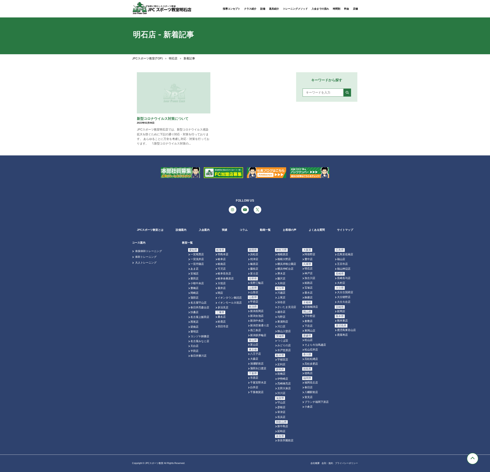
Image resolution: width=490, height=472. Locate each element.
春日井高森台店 (199, 307)
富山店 (254, 344)
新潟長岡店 (257, 311)
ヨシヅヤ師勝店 (199, 336)
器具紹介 (274, 8)
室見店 (309, 397)
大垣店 (222, 283)
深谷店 (281, 302)
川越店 (281, 292)
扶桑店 (194, 312)
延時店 (281, 431)
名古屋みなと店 (199, 341)
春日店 (309, 387)
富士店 (254, 273)
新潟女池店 (257, 315)
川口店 (281, 326)
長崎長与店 (343, 278)
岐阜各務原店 (226, 278)
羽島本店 (223, 254)
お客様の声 (289, 229)
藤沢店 (281, 278)
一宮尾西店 (197, 254)
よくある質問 (317, 229)
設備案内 (181, 229)
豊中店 (309, 259)
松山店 (309, 339)
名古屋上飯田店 (199, 316)
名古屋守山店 (198, 302)
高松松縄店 (311, 358)
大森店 (254, 358)
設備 (262, 8)
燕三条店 (255, 330)
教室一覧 (187, 242)
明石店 (309, 268)
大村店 (341, 282)
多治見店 (223, 307)
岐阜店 (222, 259)
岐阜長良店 (224, 273)
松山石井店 (311, 349)
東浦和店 (282, 321)
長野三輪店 (257, 282)
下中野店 (310, 316)
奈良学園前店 (285, 440)
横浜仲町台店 (285, 268)
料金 (346, 8)
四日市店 (223, 326)
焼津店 (254, 259)
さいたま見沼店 (286, 307)
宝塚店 (309, 287)
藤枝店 (254, 268)
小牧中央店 (197, 283)
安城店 (194, 273)
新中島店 (282, 426)
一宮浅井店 (197, 259)
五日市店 (342, 263)
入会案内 (204, 229)
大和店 (281, 283)
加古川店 (310, 278)
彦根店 (281, 407)
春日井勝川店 (198, 355)
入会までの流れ (320, 8)
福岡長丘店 (311, 382)
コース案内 (138, 242)
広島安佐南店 (345, 254)
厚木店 (281, 273)
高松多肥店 (311, 363)
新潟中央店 (257, 320)
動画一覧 (265, 229)
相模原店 (282, 254)
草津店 (281, 412)
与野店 (281, 316)
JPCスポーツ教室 (154, 463)
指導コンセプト (231, 8)
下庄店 (309, 325)
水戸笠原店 (284, 350)
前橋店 (281, 373)
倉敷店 (309, 321)
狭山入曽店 (284, 331)
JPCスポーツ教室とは (150, 229)
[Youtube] (245, 209)
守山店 (281, 402)
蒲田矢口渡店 (258, 368)
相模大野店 (284, 259)
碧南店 (194, 326)
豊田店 (194, 278)
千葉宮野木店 (258, 382)
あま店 (194, 268)
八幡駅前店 (311, 392)
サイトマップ (345, 229)
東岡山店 (310, 330)
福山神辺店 (343, 268)
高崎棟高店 (284, 383)
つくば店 (282, 340)
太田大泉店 (284, 388)
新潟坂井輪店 (258, 335)
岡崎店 (194, 292)
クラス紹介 (250, 8)
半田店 (194, 350)
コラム (244, 229)
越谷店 (281, 311)
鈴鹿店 (222, 321)
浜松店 (254, 254)
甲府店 (254, 301)
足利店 (281, 364)
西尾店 (194, 321)
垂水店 (309, 292)
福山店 (341, 259)
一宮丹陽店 (197, 263)
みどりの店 (284, 345)
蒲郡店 (194, 297)
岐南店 (222, 263)
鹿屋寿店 (342, 334)
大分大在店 (343, 301)
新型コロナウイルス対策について (163, 119)
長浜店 (281, 417)
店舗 (355, 8)
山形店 (254, 292)
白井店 (254, 387)
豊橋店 (194, 288)
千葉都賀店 (257, 392)
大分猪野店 (343, 297)
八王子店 (255, 353)
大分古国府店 (345, 292)
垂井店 (222, 288)
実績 (224, 229)
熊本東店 (342, 320)
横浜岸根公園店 (286, 263)
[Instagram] (232, 209)
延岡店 (341, 311)
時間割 (336, 8)
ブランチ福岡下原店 (317, 401)
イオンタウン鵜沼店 (230, 297)
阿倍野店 (310, 254)
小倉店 (309, 406)
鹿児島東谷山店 (346, 330)
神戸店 (309, 273)
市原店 (254, 377)
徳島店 (309, 373)
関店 (220, 292)
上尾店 (281, 297)
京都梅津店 (311, 306)
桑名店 (222, 316)
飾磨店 (309, 297)
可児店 (222, 268)
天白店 (194, 345)
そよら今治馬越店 (315, 344)
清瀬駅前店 (257, 363)
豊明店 (194, 331)
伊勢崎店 (282, 378)
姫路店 (309, 282)
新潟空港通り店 (259, 325)
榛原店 (254, 263)
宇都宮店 (282, 359)
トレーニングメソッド (295, 8)
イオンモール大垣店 (230, 302)
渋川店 (281, 393)
